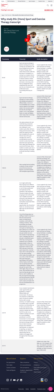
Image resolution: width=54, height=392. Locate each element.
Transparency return (41, 388)
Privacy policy (21, 388)
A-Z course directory (25, 365)
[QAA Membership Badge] (46, 380)
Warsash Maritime (21, 1)
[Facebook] (11, 380)
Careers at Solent (11, 367)
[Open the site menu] (51, 5)
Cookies (27, 388)
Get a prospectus (24, 367)
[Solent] (4, 5)
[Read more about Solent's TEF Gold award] (42, 380)
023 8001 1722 (48, 10)
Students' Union (41, 1)
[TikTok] (18, 380)
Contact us (36, 365)
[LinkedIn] (21, 380)
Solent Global (37, 372)
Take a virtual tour (24, 362)
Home (3, 15)
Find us (36, 362)
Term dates (9, 365)
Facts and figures (10, 370)
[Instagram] (7, 380)
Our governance (10, 362)
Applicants (50, 1)
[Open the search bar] (47, 5)
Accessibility (33, 388)
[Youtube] (14, 380)
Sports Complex (32, 1)
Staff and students (11, 1)
